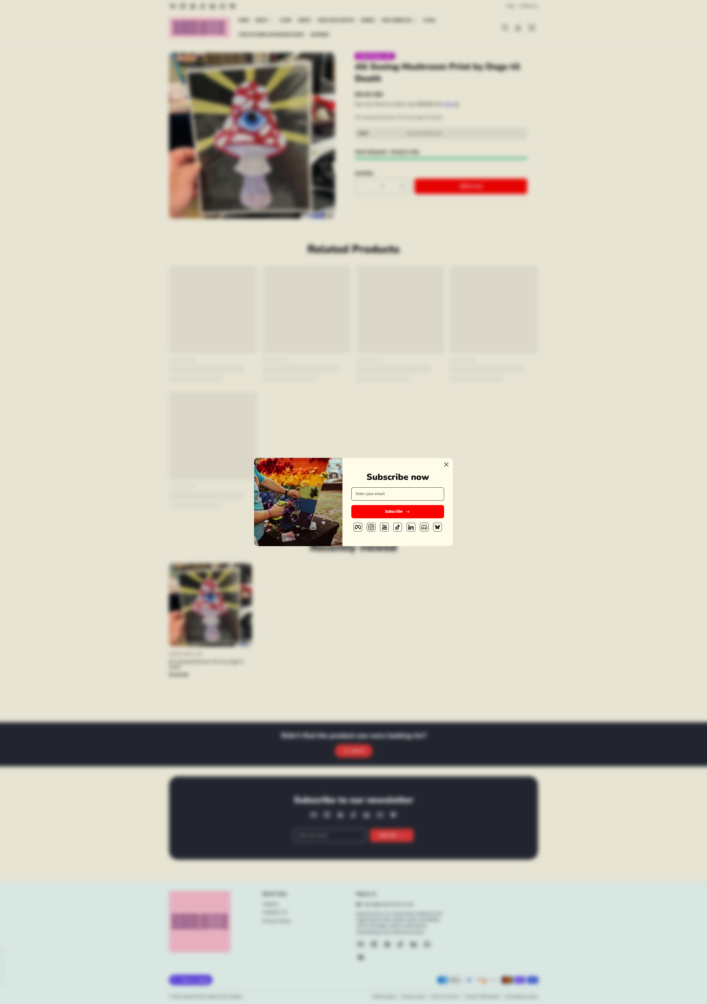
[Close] (446, 464)
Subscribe (394, 511)
